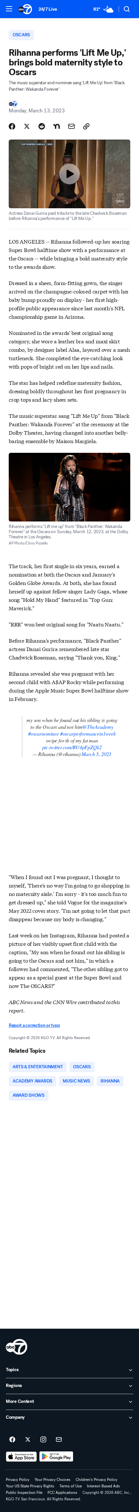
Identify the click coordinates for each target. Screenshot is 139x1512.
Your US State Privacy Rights (30, 1486)
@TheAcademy (97, 726)
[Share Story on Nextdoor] (56, 126)
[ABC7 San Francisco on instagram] (43, 1439)
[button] (9, 8)
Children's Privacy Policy (96, 1480)
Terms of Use (70, 1486)
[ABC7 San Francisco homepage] (25, 9)
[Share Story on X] (26, 126)
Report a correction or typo (34, 1025)
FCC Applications (62, 1493)
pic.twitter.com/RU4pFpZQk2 (72, 747)
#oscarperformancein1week (88, 733)
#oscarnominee (43, 733)
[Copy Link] (86, 126)
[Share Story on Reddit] (41, 126)
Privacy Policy (17, 1480)
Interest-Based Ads (103, 1486)
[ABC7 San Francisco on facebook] (12, 1439)
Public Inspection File (24, 1493)
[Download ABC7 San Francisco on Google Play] (56, 1456)
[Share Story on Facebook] (11, 126)
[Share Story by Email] (71, 126)
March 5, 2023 (96, 753)
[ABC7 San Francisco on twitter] (27, 1439)
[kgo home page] (16, 1347)
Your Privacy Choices (52, 1480)
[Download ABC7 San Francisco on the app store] (21, 1456)
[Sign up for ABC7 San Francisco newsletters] (58, 1439)
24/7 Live (47, 9)
